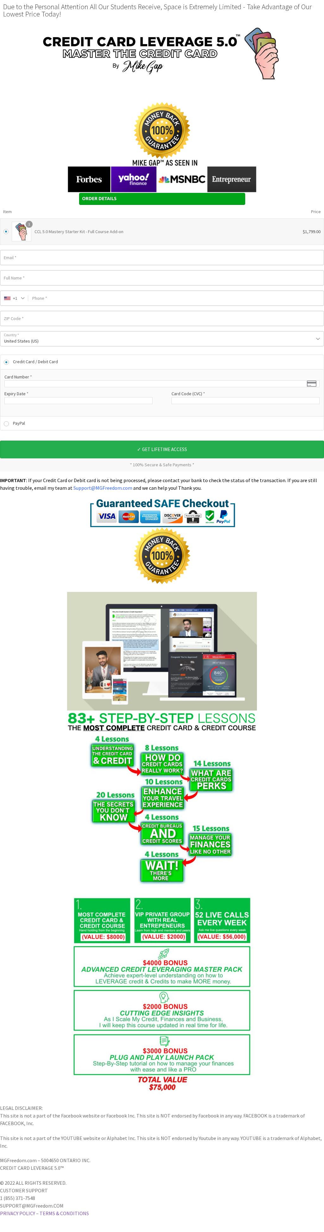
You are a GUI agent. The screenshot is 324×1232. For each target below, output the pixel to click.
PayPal (19, 423)
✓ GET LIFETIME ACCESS (162, 449)
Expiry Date (16, 393)
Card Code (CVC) (188, 393)
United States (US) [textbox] (21, 341)
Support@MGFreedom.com (102, 488)
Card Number (18, 377)
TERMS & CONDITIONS (64, 1213)
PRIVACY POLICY (17, 1213)
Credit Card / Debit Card (35, 361)
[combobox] (14, 298)
